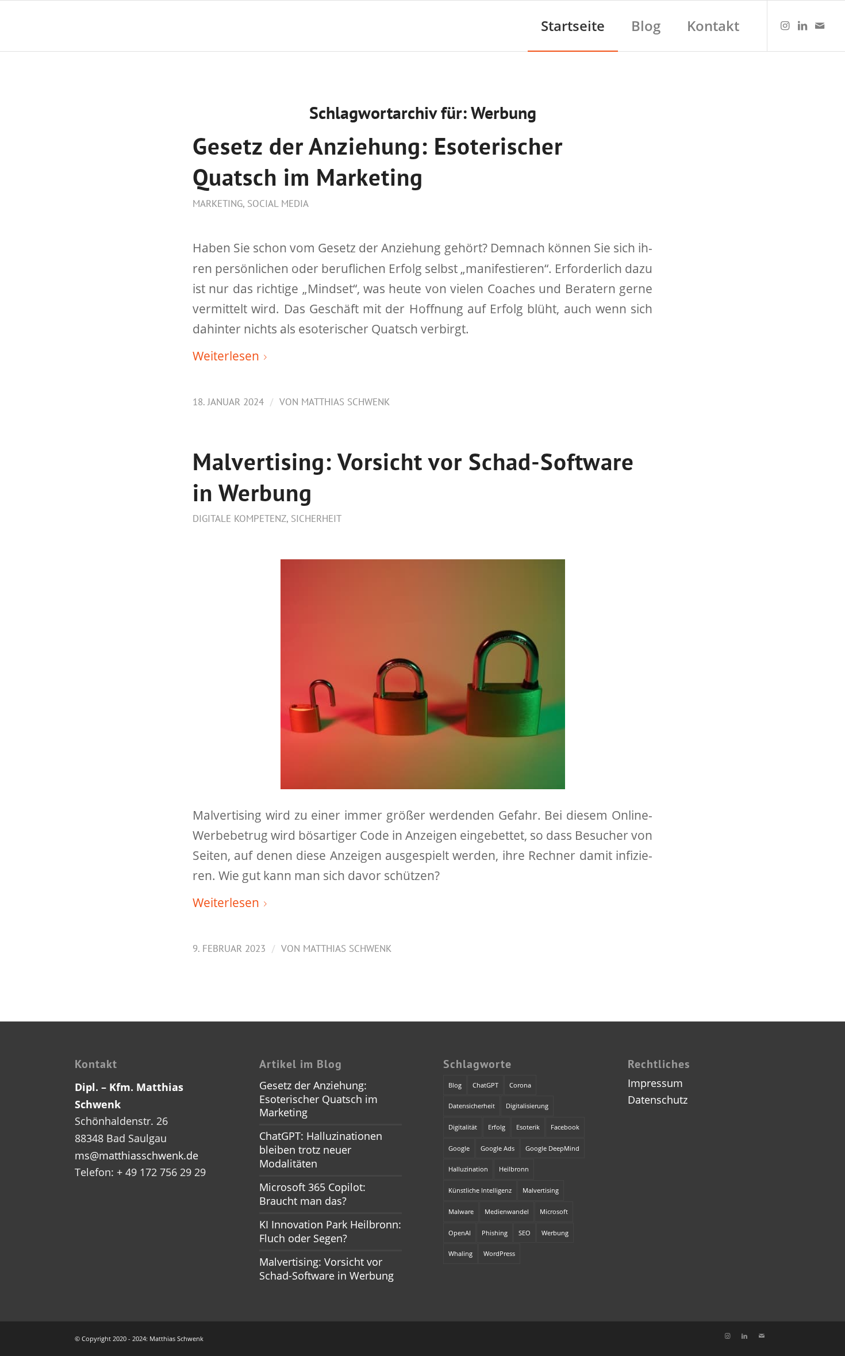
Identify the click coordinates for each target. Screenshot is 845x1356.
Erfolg (496, 1127)
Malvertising (541, 1190)
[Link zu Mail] (819, 25)
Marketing (218, 203)
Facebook (565, 1127)
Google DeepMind (552, 1148)
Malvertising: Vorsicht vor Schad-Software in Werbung (326, 1268)
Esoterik (528, 1127)
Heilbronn (514, 1169)
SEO (524, 1232)
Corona (520, 1085)
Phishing (495, 1232)
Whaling (460, 1253)
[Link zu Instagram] (785, 25)
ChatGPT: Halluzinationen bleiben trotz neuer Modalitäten (320, 1149)
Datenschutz (657, 1100)
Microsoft (554, 1211)
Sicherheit (316, 518)
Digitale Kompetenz (239, 518)
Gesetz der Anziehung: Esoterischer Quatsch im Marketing (378, 161)
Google (459, 1148)
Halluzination (468, 1169)
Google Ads (497, 1148)
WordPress (499, 1253)
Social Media (278, 203)
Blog (455, 1085)
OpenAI (459, 1232)
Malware (461, 1211)
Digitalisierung (527, 1105)
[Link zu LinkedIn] (802, 25)
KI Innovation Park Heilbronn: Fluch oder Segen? (330, 1231)
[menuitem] (573, 26)
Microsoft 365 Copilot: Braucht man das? (312, 1194)
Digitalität (462, 1127)
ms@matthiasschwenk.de (136, 1155)
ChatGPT (485, 1085)
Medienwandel (507, 1211)
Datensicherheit (471, 1105)
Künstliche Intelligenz (480, 1190)
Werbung (555, 1232)
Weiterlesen (226, 356)
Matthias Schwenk (345, 401)
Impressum (655, 1083)
